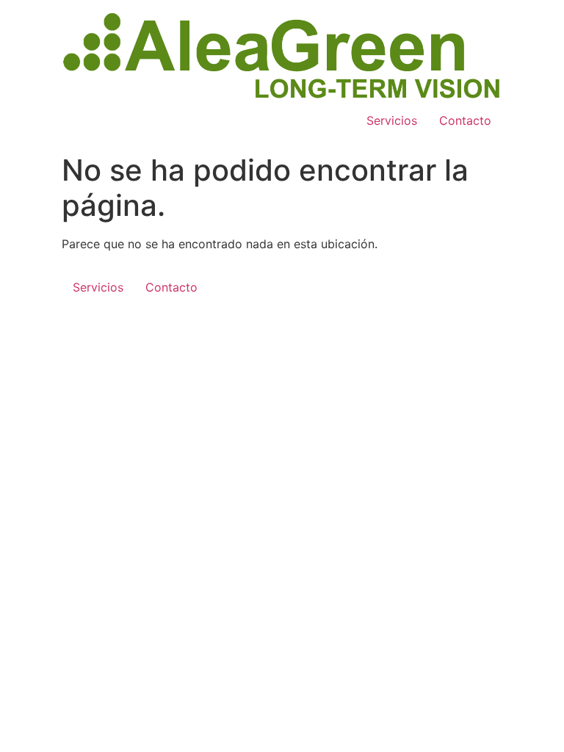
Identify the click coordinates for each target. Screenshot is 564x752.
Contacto (465, 120)
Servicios (391, 120)
